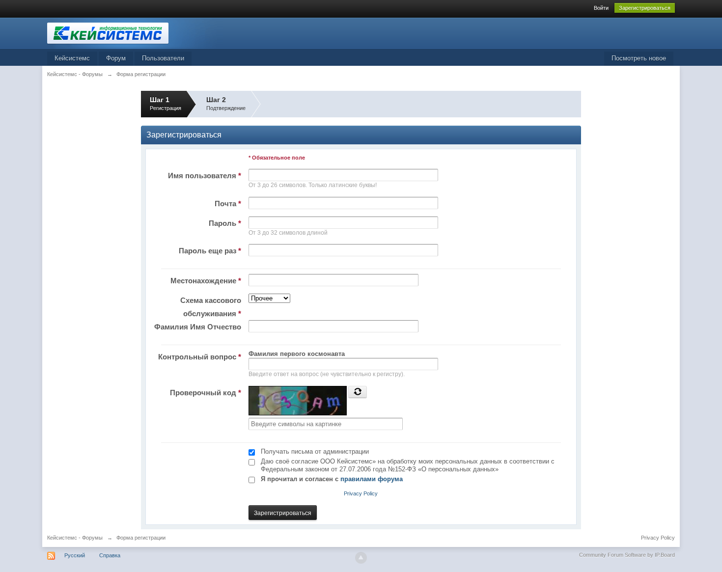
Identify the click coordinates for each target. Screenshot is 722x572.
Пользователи (163, 58)
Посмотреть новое (638, 58)
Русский (74, 555)
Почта (228, 203)
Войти (601, 8)
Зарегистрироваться (644, 8)
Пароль (225, 223)
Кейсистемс (72, 58)
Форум (116, 58)
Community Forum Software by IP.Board (627, 555)
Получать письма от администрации (315, 451)
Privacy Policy (361, 493)
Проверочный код (205, 392)
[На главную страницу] (135, 32)
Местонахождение (205, 280)
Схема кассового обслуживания (210, 307)
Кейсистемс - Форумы (75, 538)
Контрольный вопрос (199, 357)
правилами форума (371, 479)
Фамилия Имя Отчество (197, 327)
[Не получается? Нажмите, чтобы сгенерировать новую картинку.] (357, 392)
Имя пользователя (204, 175)
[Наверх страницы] (361, 558)
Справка (109, 555)
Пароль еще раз (210, 250)
